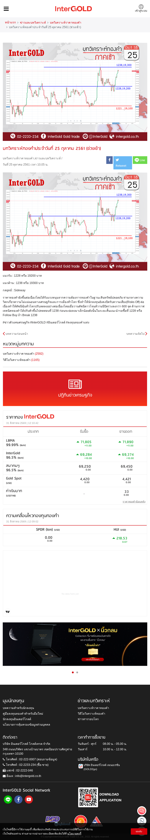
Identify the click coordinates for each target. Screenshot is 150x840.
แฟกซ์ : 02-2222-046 (19, 770)
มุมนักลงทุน (13, 701)
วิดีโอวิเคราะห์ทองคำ (91, 713)
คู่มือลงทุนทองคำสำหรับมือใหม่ (23, 713)
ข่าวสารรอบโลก (88, 719)
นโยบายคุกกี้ (74, 833)
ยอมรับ (139, 831)
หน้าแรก (10, 22)
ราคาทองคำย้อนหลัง (134, 501)
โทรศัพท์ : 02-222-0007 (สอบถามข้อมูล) (31, 759)
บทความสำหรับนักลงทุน (18, 708)
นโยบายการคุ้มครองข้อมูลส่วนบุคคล (26, 724)
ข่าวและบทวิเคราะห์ (33, 22)
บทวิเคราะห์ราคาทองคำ (65, 22)
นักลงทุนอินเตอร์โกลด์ (17, 719)
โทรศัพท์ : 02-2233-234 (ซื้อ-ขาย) (26, 764)
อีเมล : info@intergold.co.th (23, 776)
